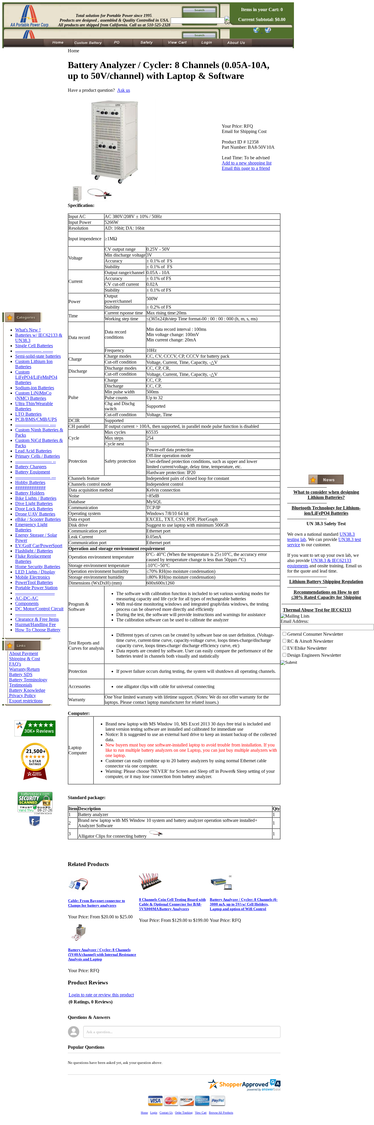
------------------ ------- (34, 350)
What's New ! (28, 329)
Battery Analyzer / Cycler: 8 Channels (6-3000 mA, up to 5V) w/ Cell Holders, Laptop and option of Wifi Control (244, 904)
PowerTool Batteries (34, 582)
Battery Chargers (30, 466)
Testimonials (20, 684)
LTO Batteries (28, 414)
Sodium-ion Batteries (34, 387)
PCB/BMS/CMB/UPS (36, 419)
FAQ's (15, 663)
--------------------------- (35, 592)
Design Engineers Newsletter (314, 655)
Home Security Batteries (37, 566)
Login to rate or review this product (101, 994)
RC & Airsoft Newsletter (310, 641)
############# (30, 487)
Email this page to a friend (246, 168)
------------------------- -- (35, 461)
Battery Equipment (32, 471)
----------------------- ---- (35, 424)
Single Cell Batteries (34, 345)
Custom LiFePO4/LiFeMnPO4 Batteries (36, 377)
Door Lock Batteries (34, 508)
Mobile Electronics (32, 577)
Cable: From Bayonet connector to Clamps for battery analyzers (96, 903)
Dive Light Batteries (34, 503)
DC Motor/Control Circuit (39, 608)
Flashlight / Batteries (34, 550)
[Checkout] (256, 31)
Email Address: (294, 621)
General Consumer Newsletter (315, 634)
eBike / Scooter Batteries (38, 519)
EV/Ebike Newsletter (307, 648)
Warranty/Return (24, 669)
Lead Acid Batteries (33, 450)
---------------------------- (35, 613)
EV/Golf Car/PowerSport (38, 545)
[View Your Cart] (267, 31)
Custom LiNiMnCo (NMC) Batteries (33, 395)
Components (27, 603)
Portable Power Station (36, 587)
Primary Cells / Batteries (37, 456)
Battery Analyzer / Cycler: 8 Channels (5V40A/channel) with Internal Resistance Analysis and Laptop (102, 954)
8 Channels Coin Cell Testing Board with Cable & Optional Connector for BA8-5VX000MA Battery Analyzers (172, 904)
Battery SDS (20, 674)
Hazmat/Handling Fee (35, 624)
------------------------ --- (35, 477)
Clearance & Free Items (37, 619)
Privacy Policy (22, 695)
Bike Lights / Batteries (35, 498)
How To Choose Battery (37, 629)
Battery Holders (29, 492)
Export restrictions (26, 700)
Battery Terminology (28, 679)
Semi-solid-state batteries (38, 356)
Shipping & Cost (24, 658)
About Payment (23, 653)
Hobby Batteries (30, 482)
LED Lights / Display (35, 571)
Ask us (123, 90)
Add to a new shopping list (246, 162)
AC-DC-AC (26, 598)
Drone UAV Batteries (35, 513)
